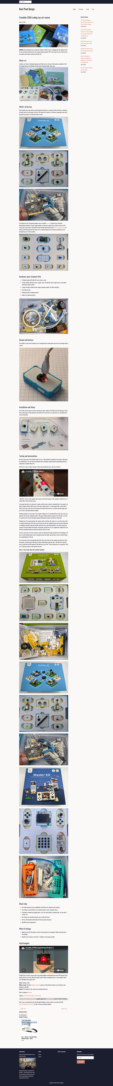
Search (39, 1054)
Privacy (39, 1056)
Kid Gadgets (31, 996)
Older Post (23, 1009)
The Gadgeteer (50, 999)
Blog (87, 9)
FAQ (93, 9)
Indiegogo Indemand (35, 985)
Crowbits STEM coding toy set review (27, 999)
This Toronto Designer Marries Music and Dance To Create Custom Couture (87, 22)
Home (74, 9)
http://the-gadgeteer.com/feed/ (26, 1004)
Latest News (22, 1051)
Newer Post (64, 1009)
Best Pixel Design (60, 1083)
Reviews (30, 992)
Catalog (81, 9)
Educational (25, 996)
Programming (38, 996)
